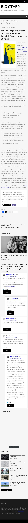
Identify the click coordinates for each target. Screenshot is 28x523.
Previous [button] (2, 249)
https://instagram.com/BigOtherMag (26, 1)
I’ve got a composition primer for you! (9, 227)
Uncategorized (12, 27)
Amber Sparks (14, 298)
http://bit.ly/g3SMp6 (10, 286)
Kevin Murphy (10, 318)
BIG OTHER (10, 7)
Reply (7, 292)
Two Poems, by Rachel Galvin (16, 468)
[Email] (15, 205)
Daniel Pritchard (10, 274)
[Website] (13, 205)
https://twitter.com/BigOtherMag (24, 1)
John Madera (21, 511)
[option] (14, 248)
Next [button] (26, 249)
